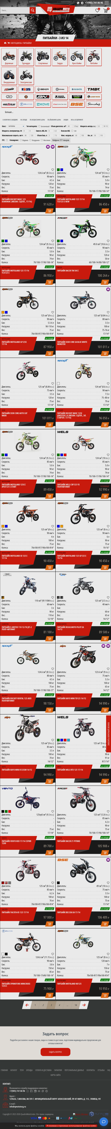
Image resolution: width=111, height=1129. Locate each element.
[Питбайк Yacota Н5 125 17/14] (27, 870)
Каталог (13, 1070)
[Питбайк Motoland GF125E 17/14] (27, 300)
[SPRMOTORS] (7, 931)
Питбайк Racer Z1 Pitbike (68, 841)
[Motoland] (62, 146)
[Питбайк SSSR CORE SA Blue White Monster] (83, 300)
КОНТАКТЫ (91, 1070)
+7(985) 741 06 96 (94, 2)
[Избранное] (97, 10)
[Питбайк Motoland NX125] (83, 941)
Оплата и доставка (43, 1070)
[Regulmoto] (62, 574)
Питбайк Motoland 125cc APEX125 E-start (14, 485)
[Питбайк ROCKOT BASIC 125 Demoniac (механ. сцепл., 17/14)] (27, 157)
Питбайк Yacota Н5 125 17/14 (15, 912)
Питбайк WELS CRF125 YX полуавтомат (68, 485)
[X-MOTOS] (7, 574)
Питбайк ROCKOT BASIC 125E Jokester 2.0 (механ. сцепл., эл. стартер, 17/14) (71, 415)
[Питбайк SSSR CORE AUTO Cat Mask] (27, 371)
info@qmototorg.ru (17, 1107)
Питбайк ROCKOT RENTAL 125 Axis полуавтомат (16, 699)
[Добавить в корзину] (49, 211)
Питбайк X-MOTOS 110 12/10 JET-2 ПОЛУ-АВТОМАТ (17, 628)
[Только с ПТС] (7, 140)
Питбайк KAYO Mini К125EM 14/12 (17, 770)
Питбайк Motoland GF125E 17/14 (14, 343)
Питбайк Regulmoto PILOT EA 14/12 (70, 628)
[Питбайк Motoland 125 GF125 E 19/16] (83, 514)
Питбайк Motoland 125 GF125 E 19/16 (71, 557)
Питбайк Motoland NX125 (69, 984)
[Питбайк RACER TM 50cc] (83, 228)
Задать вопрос (55, 1051)
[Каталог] (9, 43)
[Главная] (5, 43)
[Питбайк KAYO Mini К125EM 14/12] (27, 727)
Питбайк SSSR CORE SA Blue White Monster (72, 343)
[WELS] (62, 432)
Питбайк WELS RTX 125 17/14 (70, 770)
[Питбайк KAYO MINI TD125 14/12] (83, 656)
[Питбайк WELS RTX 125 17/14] (83, 727)
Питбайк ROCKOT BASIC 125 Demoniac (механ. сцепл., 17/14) (17, 200)
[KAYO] (62, 646)
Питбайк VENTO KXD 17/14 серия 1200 (16, 842)
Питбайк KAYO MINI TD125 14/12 (71, 698)
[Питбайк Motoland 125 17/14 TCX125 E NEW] (83, 157)
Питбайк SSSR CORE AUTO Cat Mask (14, 414)
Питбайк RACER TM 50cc (68, 271)
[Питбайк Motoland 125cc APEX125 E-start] (27, 442)
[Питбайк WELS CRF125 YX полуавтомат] (83, 442)
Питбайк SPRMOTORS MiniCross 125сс (16, 985)
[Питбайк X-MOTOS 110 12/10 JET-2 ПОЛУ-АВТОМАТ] (27, 585)
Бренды (29, 1070)
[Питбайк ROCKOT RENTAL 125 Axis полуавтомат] (27, 656)
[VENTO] (7, 788)
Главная (4, 1070)
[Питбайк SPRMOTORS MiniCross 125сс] (27, 941)
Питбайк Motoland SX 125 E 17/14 (14, 557)
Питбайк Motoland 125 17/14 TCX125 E (15, 272)
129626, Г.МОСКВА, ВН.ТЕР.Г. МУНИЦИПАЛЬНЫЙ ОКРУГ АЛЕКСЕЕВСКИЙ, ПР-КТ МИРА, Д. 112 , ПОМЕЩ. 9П (55, 1099)
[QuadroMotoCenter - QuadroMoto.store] (56, 10)
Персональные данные (74, 1070)
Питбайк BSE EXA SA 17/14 (68, 912)
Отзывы (101, 1070)
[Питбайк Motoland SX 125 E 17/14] (27, 514)
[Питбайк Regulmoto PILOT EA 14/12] (83, 585)
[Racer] (62, 218)
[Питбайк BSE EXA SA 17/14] (83, 870)
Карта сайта (56, 1075)
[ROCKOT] (7, 146)
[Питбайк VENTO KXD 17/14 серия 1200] (27, 799)
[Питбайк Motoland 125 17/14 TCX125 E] (27, 228)
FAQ (108, 1070)
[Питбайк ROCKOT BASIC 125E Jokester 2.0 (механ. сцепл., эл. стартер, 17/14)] (83, 371)
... (67, 1005)
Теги (22, 1070)
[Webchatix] (103, 1121)
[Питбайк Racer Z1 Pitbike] (83, 799)
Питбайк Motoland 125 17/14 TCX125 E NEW (71, 200)
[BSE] (62, 860)
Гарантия (58, 1070)
